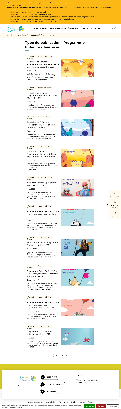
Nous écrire (51, 391)
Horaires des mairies (55, 384)
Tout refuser (101, 406)
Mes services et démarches (64, 28)
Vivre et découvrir (91, 28)
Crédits (73, 402)
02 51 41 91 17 (52, 377)
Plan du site (63, 402)
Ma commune (40, 28)
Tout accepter (90, 406)
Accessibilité (50, 402)
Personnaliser (113, 406)
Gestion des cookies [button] (35, 402)
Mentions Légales (86, 402)
